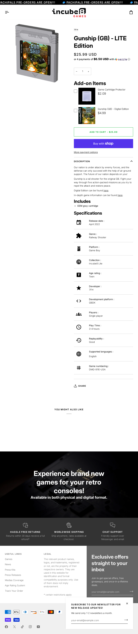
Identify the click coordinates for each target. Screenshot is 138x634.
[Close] (128, 603)
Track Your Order (14, 590)
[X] (14, 626)
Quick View (87, 104)
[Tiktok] (22, 626)
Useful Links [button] (13, 554)
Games (8, 559)
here (106, 190)
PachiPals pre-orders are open (93, 2)
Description (82, 161)
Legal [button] (47, 554)
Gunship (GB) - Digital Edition (113, 108)
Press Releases (13, 575)
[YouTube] (38, 626)
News (8, 564)
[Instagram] (30, 626)
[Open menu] (10, 12)
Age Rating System (15, 585)
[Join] (125, 620)
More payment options (86, 152)
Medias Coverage (14, 580)
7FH (76, 30)
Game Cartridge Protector (111, 89)
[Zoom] (11, 79)
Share (82, 386)
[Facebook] (6, 626)
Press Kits (10, 569)
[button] (102, 59)
